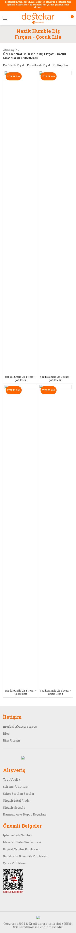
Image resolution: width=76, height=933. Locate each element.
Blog (6, 733)
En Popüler (61, 65)
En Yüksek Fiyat (38, 65)
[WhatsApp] (28, 758)
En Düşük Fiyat (13, 65)
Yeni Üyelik (11, 779)
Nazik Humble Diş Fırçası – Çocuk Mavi (55, 378)
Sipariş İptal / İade (16, 800)
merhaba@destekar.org (20, 726)
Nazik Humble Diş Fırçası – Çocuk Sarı (20, 692)
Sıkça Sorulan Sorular (18, 794)
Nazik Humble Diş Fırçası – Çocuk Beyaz (55, 692)
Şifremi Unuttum (16, 786)
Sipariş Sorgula (14, 807)
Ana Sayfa (10, 50)
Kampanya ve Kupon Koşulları (24, 814)
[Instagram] (17, 758)
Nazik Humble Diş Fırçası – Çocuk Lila (20, 378)
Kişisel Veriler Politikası (21, 849)
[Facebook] (6, 758)
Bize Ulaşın (11, 740)
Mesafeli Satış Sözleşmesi (22, 842)
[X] (23, 758)
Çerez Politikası (15, 863)
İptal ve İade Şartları (17, 835)
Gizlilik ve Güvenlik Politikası (25, 856)
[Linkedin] (11, 758)
